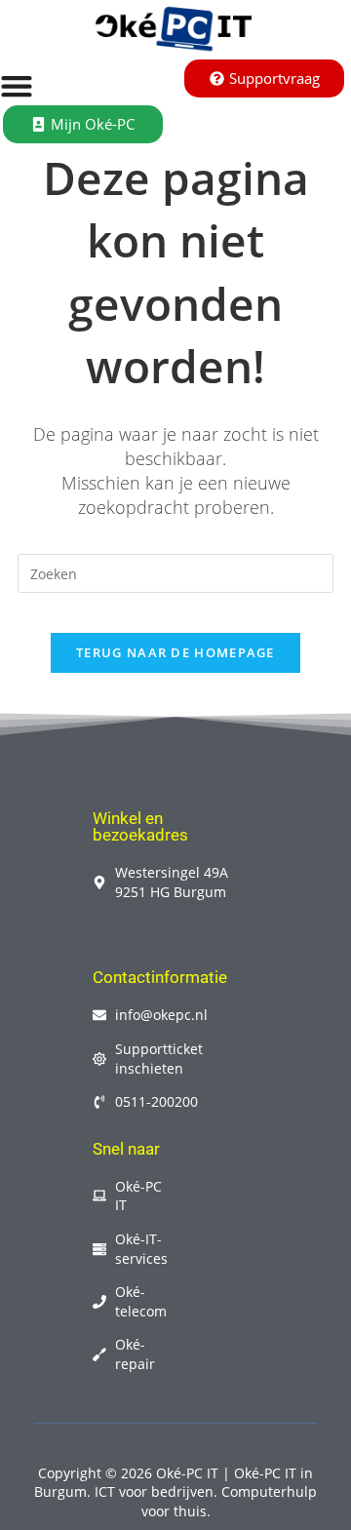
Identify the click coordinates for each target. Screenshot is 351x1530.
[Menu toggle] (16, 85)
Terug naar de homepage (175, 652)
